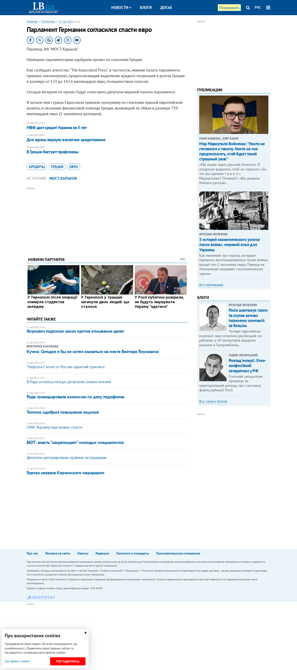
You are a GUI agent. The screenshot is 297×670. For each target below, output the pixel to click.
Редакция (102, 553)
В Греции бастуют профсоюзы (52, 152)
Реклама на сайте (57, 553)
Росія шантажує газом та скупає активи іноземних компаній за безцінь (248, 317)
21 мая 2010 (66, 21)
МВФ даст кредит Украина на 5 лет (57, 127)
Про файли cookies (17, 661)
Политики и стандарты (132, 553)
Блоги (146, 7)
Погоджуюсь (67, 661)
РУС (258, 7)
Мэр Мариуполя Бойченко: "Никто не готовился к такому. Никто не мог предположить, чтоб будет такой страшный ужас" (232, 151)
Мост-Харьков (63, 178)
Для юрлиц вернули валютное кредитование (66, 139)
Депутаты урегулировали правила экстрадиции (66, 457)
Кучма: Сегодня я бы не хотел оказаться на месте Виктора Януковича (92, 351)
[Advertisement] (107, 219)
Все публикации (211, 285)
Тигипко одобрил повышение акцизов (63, 412)
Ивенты (82, 553)
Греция (57, 166)
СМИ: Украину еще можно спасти (54, 427)
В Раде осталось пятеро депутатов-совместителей (69, 381)
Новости (119, 7)
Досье (166, 7)
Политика (48, 21)
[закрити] (85, 632)
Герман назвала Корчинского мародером (65, 472)
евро (74, 166)
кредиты (37, 166)
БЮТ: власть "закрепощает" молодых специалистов (75, 442)
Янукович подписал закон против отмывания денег (75, 331)
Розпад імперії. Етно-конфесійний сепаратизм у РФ (247, 365)
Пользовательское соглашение (178, 553)
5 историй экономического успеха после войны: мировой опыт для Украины (229, 244)
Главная (32, 21)
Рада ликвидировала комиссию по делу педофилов (75, 397)
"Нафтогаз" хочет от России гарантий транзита (65, 366)
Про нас (32, 553)
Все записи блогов (213, 401)
